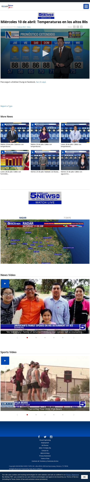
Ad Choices (45, 445)
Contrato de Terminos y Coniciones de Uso (45, 461)
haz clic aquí (41, 82)
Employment (45, 443)
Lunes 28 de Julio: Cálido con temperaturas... (71, 145)
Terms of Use (45, 458)
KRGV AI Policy (45, 453)
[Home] (15, 6)
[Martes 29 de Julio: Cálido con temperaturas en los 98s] (45, 133)
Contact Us (45, 451)
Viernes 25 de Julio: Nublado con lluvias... (45, 172)
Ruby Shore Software (36, 469)
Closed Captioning (45, 440)
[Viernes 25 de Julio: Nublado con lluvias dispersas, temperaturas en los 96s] (45, 160)
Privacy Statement (45, 456)
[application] (45, 54)
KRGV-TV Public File (45, 448)
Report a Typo (6, 106)
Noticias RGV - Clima (24, 27)
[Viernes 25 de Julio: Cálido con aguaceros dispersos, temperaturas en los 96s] (75, 160)
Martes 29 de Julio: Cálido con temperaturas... (41, 145)
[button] (45, 53)
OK (84, 477)
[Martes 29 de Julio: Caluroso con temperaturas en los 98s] (15, 133)
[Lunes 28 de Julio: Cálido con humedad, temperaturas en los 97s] (15, 160)
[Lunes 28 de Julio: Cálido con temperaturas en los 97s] (75, 133)
